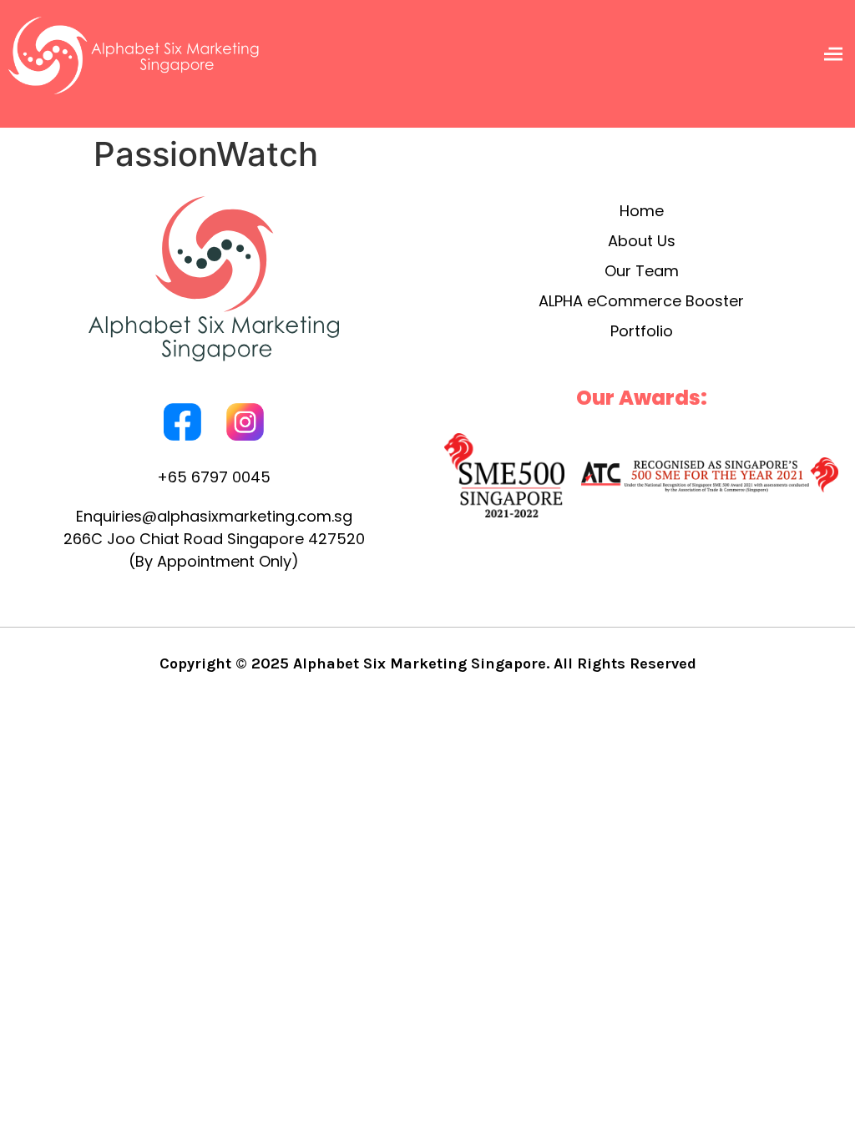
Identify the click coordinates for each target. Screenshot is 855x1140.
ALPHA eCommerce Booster (641, 300)
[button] (833, 55)
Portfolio (641, 330)
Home (642, 210)
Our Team (642, 270)
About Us (641, 240)
